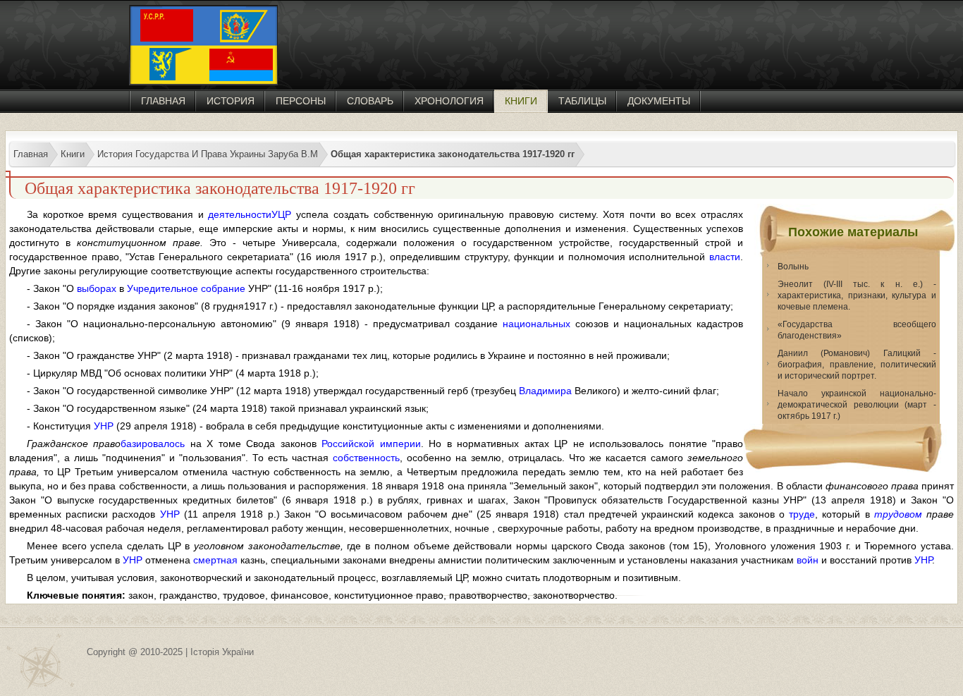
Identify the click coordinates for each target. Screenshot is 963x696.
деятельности (239, 214)
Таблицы (582, 100)
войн (807, 560)
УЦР (281, 214)
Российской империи (370, 443)
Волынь (793, 266)
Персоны (301, 100)
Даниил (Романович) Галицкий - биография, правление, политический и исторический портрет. (857, 364)
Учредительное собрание (186, 288)
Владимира (545, 390)
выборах (96, 288)
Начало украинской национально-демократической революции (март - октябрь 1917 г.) (857, 405)
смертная (215, 560)
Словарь (370, 100)
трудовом (898, 514)
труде (802, 514)
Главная (163, 100)
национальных (536, 323)
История (230, 100)
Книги (521, 100)
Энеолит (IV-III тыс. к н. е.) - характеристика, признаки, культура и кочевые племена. (857, 295)
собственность (366, 457)
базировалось (153, 443)
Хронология (449, 100)
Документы (658, 100)
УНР (104, 426)
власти (724, 256)
